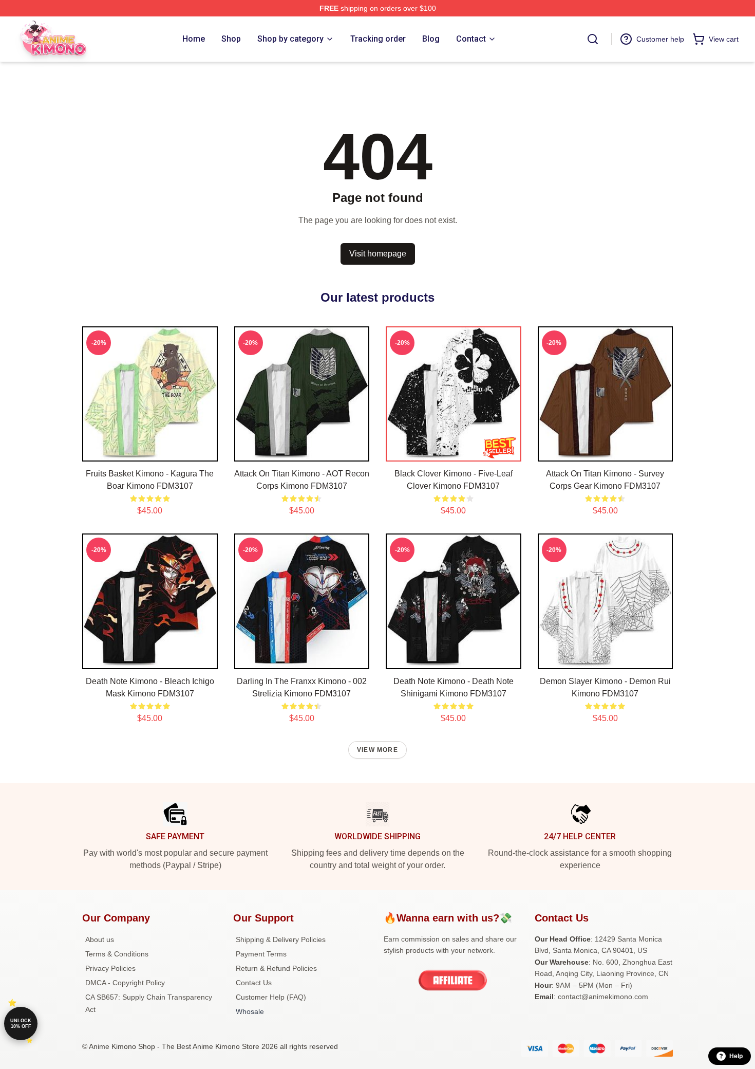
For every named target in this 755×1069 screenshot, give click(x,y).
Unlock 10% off (20, 1023)
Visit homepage (377, 253)
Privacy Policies (110, 968)
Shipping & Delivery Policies (281, 939)
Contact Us (254, 983)
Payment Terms (261, 954)
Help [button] (736, 1056)
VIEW (150, 451)
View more (377, 749)
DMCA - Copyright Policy (125, 983)
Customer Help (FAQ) (271, 997)
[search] (592, 39)
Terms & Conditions (116, 954)
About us (99, 939)
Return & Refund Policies (276, 968)
